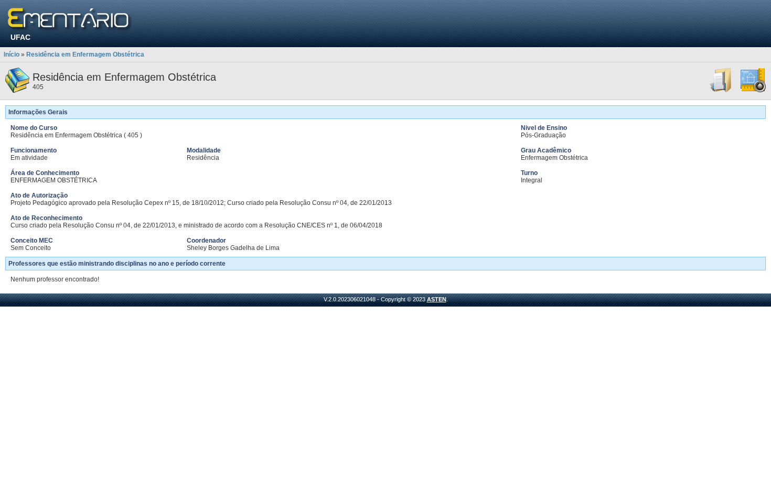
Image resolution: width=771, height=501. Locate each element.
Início (11, 54)
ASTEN (436, 299)
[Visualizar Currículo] (721, 90)
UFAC (20, 37)
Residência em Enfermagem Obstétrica (85, 54)
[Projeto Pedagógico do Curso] (753, 90)
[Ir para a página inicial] (70, 19)
